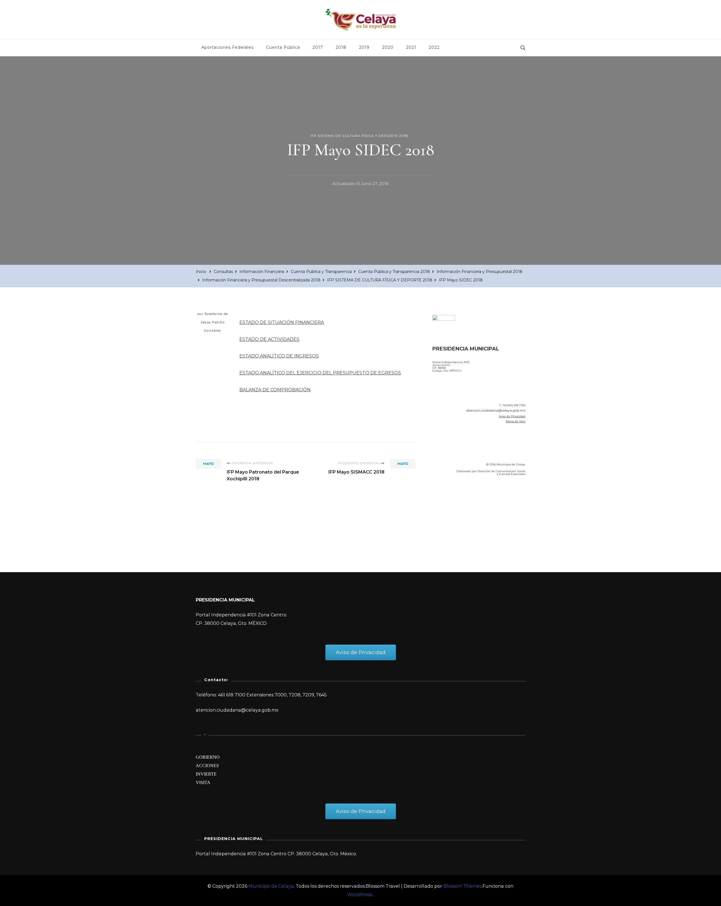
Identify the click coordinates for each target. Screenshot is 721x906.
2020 (387, 47)
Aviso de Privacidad (512, 416)
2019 (364, 47)
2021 (411, 47)
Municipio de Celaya (271, 886)
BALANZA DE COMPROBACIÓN (275, 389)
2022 (434, 47)
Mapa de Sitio (515, 421)
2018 (341, 47)
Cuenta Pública (283, 47)
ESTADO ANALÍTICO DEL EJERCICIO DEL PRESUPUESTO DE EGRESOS (320, 373)
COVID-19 (444, 512)
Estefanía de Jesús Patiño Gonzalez (214, 322)
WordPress (359, 894)
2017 (318, 47)
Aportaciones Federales (227, 47)
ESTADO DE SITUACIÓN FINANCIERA (281, 322)
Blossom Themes (462, 886)
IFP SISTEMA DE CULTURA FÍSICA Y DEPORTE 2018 (359, 136)
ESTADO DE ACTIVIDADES (269, 339)
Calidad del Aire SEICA (462, 496)
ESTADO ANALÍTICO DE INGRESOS (279, 356)
